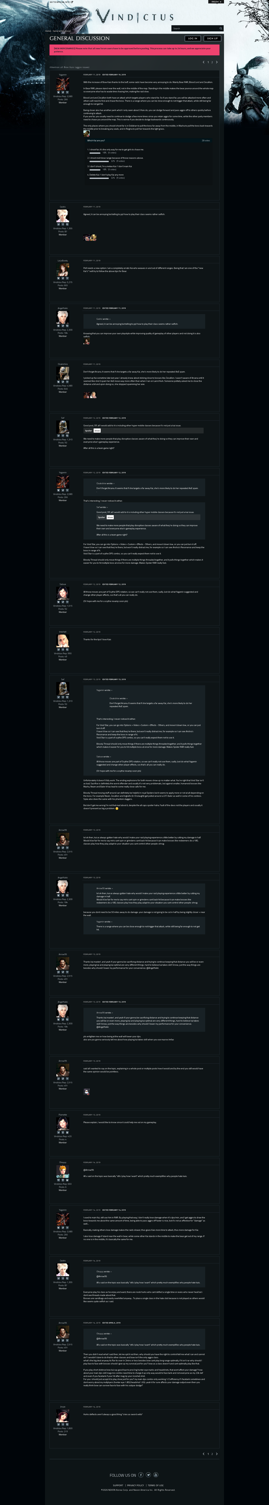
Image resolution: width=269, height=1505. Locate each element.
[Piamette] (62, 1123)
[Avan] (93, 394)
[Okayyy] (62, 1171)
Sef (62, 417)
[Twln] (86, 1091)
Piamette (63, 1114)
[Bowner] (86, 237)
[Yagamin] (62, 83)
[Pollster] (67, 92)
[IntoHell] (62, 640)
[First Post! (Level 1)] (67, 1132)
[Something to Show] (58, 847)
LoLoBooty (63, 260)
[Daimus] (93, 237)
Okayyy (62, 1162)
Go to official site (60, 2)
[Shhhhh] (58, 92)
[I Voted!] (63, 92)
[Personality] (63, 1132)
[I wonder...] (67, 224)
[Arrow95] (62, 839)
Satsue (63, 584)
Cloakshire (63, 364)
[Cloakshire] (62, 373)
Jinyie (62, 1406)
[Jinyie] (62, 1415)
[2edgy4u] (86, 133)
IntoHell (62, 631)
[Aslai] (86, 340)
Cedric (63, 206)
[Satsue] (62, 593)
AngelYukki (63, 308)
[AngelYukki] (62, 317)
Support (118, 1485)
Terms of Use (156, 1485)
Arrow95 (63, 830)
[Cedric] (62, 215)
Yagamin (63, 74)
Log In (192, 38)
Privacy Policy (135, 1485)
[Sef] (62, 427)
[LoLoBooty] (62, 269)
